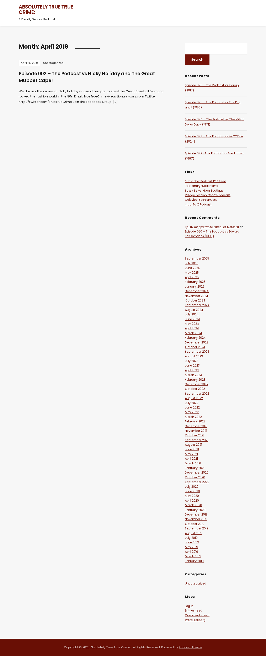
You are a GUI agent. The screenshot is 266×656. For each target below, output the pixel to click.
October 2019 (194, 524)
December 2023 (196, 342)
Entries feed (193, 610)
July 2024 (192, 314)
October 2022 (195, 389)
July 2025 (191, 263)
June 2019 (192, 542)
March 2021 (193, 463)
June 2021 (192, 449)
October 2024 (195, 300)
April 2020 (192, 500)
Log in (189, 606)
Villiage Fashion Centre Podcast (207, 195)
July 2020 (191, 487)
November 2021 (196, 431)
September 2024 (197, 305)
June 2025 (192, 268)
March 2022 (193, 417)
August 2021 (193, 445)
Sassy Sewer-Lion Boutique (204, 190)
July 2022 (191, 403)
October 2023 (195, 347)
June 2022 (192, 407)
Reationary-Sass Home (201, 186)
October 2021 (194, 435)
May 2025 (192, 273)
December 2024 (197, 291)
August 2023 (194, 356)
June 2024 (192, 319)
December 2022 (196, 384)
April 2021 (191, 459)
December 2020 (196, 472)
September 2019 (196, 528)
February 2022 (195, 421)
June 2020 (192, 491)
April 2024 (192, 328)
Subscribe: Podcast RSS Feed (205, 181)
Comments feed (197, 615)
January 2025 (194, 286)
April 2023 (192, 370)
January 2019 (194, 561)
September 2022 (197, 393)
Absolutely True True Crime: (46, 9)
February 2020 (195, 510)
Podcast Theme (190, 647)
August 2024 (194, 310)
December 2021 (196, 426)
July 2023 (191, 361)
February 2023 (195, 380)
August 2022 (194, 398)
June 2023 (192, 365)
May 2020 (192, 496)
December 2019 (196, 514)
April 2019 (191, 552)
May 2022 (192, 412)
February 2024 (195, 338)
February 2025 (195, 282)
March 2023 (193, 375)
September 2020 (197, 482)
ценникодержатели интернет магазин (212, 227)
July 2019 (191, 538)
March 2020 (193, 505)
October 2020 (195, 477)
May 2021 (191, 454)
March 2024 (193, 333)
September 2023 (197, 352)
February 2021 (194, 468)
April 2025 (192, 277)
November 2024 (196, 296)
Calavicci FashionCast (201, 200)
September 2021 (196, 440)
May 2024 (192, 324)
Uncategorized (53, 63)
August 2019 (193, 533)
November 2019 (196, 519)
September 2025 (197, 258)
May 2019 (191, 547)
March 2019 (193, 556)
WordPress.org (195, 620)
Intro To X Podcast (198, 204)
